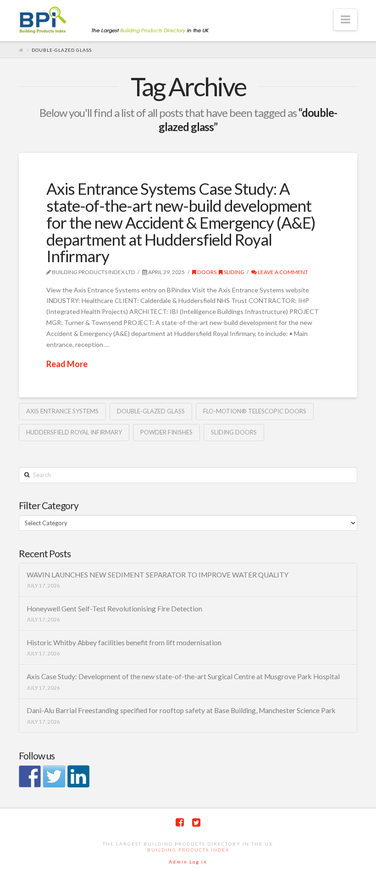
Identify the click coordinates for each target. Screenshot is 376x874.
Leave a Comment (282, 272)
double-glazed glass (151, 411)
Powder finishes (166, 432)
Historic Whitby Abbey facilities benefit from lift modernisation (124, 642)
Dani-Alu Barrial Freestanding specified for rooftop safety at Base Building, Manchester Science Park (181, 710)
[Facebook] (180, 822)
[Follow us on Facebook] (30, 776)
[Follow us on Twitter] (54, 776)
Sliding (233, 272)
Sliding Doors (234, 432)
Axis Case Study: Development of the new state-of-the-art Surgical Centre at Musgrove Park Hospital (183, 676)
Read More (67, 364)
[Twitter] (196, 822)
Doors (206, 272)
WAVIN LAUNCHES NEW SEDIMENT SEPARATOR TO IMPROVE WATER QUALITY (157, 575)
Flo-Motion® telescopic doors (254, 411)
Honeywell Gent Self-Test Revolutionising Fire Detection (114, 609)
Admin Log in (188, 861)
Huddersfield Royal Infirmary (74, 432)
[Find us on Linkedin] (78, 776)
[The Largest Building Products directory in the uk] (129, 21)
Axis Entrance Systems (62, 411)
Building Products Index (188, 849)
